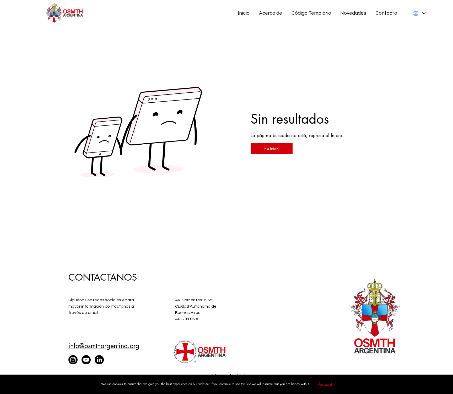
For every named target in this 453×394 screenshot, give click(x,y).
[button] (325, 384)
